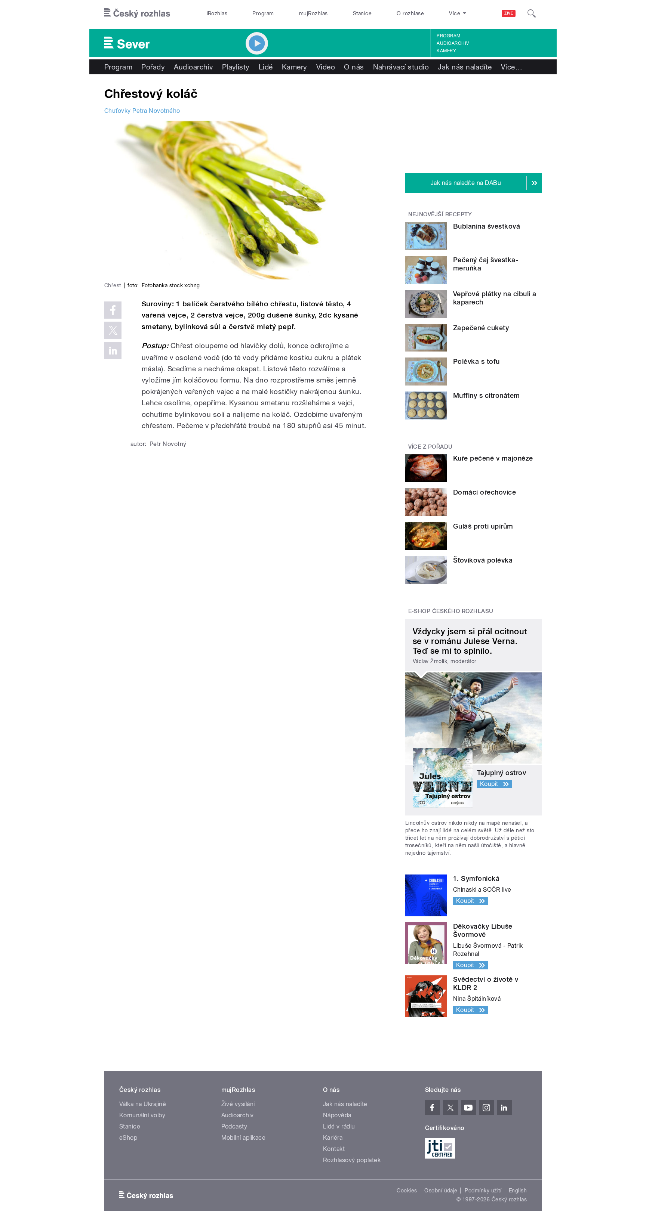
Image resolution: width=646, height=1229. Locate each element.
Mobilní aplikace (243, 1137)
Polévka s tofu (476, 361)
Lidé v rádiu (339, 1126)
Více (511, 67)
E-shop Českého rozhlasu (450, 611)
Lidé (266, 67)
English (518, 1191)
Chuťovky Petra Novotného (142, 110)
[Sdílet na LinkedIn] (112, 350)
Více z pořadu (430, 446)
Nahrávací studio (401, 67)
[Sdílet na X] (112, 330)
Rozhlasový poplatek (352, 1160)
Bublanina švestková (486, 226)
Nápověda (337, 1115)
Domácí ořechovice (484, 492)
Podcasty (234, 1126)
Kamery (446, 50)
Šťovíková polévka (483, 560)
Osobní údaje (441, 1191)
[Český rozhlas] (137, 13)
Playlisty (236, 67)
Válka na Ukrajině (142, 1104)
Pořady (153, 67)
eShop (128, 1137)
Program (263, 13)
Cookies (407, 1191)
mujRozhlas (313, 13)
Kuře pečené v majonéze (493, 458)
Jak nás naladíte (465, 67)
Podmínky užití (483, 1191)
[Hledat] (532, 13)
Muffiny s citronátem (486, 395)
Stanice (362, 13)
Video (325, 67)
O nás (354, 67)
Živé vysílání (238, 1104)
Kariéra (332, 1137)
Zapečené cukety (481, 328)
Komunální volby (142, 1115)
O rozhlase (410, 13)
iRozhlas (217, 13)
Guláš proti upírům (483, 526)
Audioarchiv (453, 43)
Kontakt (334, 1148)
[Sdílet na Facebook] (112, 310)
